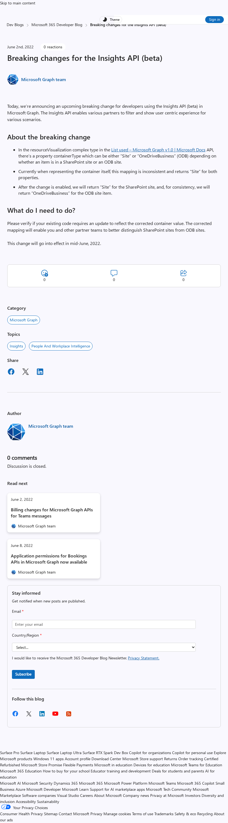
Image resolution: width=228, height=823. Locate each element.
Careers (86, 795)
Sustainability (48, 801)
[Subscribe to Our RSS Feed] (68, 715)
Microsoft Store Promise (41, 764)
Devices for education (151, 764)
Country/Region (27, 635)
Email (18, 611)
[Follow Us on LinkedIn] (42, 715)
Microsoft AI (10, 783)
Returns (170, 758)
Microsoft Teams (162, 783)
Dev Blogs (15, 24)
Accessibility (26, 801)
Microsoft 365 (91, 783)
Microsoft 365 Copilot (195, 783)
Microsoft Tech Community (169, 789)
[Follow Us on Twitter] (28, 715)
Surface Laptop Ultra (64, 752)
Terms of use (142, 813)
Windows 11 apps (48, 758)
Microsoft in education (113, 764)
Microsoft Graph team (43, 79)
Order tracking (190, 758)
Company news (136, 795)
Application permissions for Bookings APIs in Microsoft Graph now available (49, 559)
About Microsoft (108, 795)
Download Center (106, 758)
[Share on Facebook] (11, 372)
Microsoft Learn (75, 789)
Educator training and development (121, 771)
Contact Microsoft (74, 813)
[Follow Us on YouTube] (55, 715)
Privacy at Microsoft (167, 795)
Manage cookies (117, 813)
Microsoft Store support (142, 758)
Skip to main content (17, 3)
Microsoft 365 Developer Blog (56, 24)
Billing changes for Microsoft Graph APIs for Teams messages (52, 513)
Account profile (77, 758)
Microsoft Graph (24, 319)
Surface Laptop (33, 752)
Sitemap (51, 813)
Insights (16, 346)
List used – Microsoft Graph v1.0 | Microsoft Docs (158, 149)
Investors (192, 795)
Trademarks (164, 813)
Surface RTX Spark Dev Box (105, 752)
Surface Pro (9, 752)
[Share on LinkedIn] (40, 372)
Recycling (205, 813)
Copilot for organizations (150, 752)
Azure (20, 789)
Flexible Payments (78, 764)
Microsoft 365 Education (21, 771)
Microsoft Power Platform (125, 783)
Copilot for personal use (192, 752)
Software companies (39, 795)
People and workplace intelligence (60, 346)
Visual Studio (68, 795)
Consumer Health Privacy (21, 813)
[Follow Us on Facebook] (15, 715)
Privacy (96, 813)
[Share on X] (25, 372)
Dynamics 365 (66, 783)
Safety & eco (185, 813)
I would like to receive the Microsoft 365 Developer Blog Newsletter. (85, 658)
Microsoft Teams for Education (196, 764)
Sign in (214, 19)
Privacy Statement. (143, 658)
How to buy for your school (66, 771)
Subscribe (23, 674)
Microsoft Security (37, 783)
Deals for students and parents (178, 771)
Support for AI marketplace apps (117, 789)
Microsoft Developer (43, 789)
